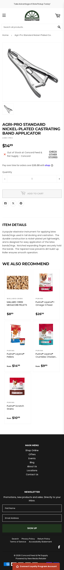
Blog (32, 462)
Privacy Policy (28, 538)
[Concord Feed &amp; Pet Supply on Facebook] (59, 547)
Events (32, 458)
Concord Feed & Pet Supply (34, 555)
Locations (32, 470)
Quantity (7, 172)
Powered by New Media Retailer (31, 558)
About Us (32, 466)
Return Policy (44, 538)
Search (15, 538)
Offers (32, 454)
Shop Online (32, 450)
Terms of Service (18, 541)
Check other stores (52, 154)
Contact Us (32, 474)
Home (5, 35)
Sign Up (32, 528)
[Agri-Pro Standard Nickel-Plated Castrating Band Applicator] (8, 109)
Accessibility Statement (40, 541)
